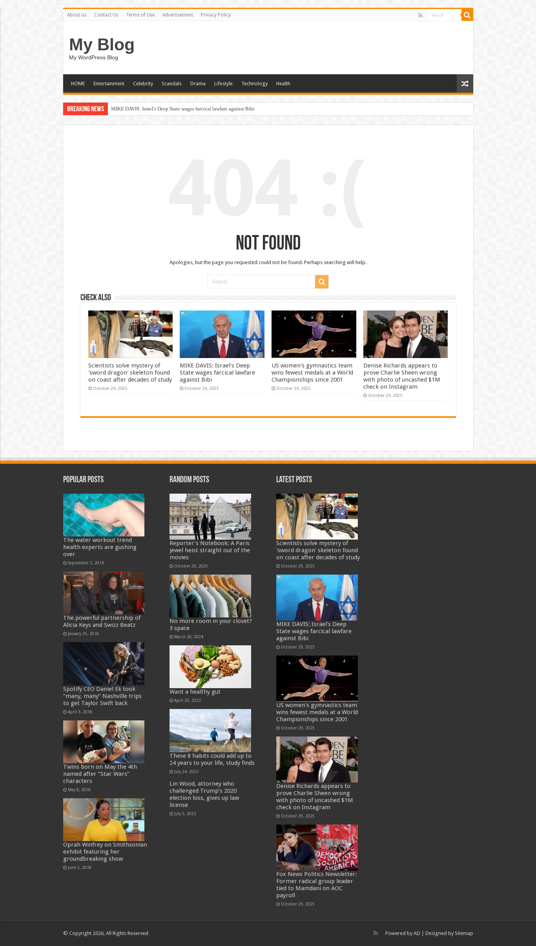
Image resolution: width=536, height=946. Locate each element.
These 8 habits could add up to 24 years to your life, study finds (212, 759)
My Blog (102, 44)
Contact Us (106, 15)
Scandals (172, 83)
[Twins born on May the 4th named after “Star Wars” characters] (104, 741)
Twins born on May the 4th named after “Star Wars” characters (100, 773)
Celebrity (143, 83)
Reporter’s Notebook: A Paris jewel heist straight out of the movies (210, 550)
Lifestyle (223, 83)
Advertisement (177, 15)
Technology (254, 83)
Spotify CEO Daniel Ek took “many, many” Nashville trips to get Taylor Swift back (102, 696)
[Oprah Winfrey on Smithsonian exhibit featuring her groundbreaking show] (104, 819)
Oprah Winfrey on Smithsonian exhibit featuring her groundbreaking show (105, 851)
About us (76, 15)
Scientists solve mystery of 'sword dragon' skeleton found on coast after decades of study (130, 372)
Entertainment (108, 83)
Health (283, 83)
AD (417, 933)
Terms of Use (140, 15)
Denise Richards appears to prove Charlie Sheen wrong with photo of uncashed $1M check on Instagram (401, 376)
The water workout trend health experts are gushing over (100, 547)
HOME (78, 83)
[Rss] (420, 15)
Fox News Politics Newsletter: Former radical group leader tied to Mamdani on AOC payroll (316, 885)
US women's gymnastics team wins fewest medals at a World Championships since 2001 (312, 372)
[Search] (467, 15)
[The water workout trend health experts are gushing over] (104, 515)
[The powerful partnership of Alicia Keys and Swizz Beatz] (104, 592)
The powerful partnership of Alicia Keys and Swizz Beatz (101, 621)
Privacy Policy (216, 15)
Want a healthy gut (195, 691)
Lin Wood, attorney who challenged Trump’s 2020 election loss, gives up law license (204, 794)
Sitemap (464, 933)
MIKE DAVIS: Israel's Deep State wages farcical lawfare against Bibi (183, 109)
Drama (198, 83)
